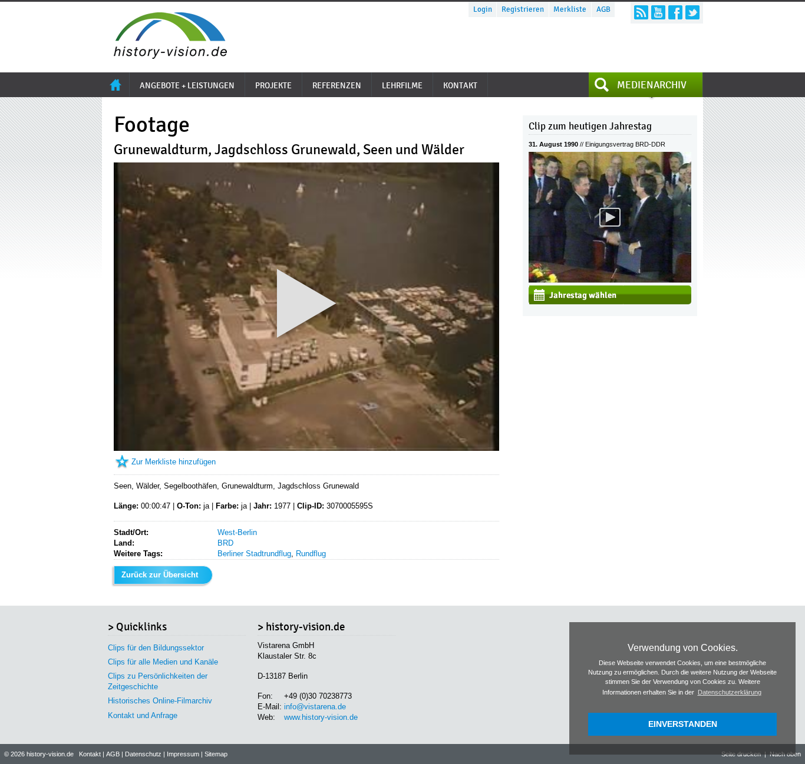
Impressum (183, 754)
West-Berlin (237, 532)
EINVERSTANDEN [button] (682, 724)
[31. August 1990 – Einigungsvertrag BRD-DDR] (610, 279)
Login (482, 9)
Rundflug (311, 553)
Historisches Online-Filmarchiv (160, 700)
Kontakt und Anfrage (142, 715)
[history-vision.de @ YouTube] (658, 12)
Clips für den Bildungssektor (156, 647)
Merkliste (569, 9)
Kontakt (90, 754)
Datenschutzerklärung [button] (729, 692)
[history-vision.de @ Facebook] (675, 12)
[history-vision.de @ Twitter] (692, 12)
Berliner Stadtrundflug (254, 553)
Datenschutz (143, 754)
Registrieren (523, 9)
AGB (603, 9)
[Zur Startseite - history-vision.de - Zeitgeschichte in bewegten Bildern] (164, 56)
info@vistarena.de (315, 706)
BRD (225, 543)
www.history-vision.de (321, 717)
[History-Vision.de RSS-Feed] (641, 12)
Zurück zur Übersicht (159, 574)
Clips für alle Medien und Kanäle (163, 661)
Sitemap (215, 754)
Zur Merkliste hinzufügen (173, 461)
